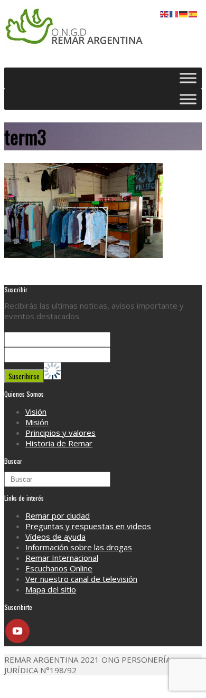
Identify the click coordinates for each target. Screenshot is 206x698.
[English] (165, 13)
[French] (174, 13)
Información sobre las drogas (78, 547)
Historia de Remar (58, 443)
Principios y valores (60, 432)
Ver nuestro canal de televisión (81, 578)
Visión (35, 411)
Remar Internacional (61, 557)
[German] (184, 13)
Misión (37, 422)
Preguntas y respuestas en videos (88, 526)
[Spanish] (193, 13)
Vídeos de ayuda (55, 536)
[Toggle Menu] (188, 78)
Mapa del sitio (50, 589)
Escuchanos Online (58, 568)
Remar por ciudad (57, 515)
